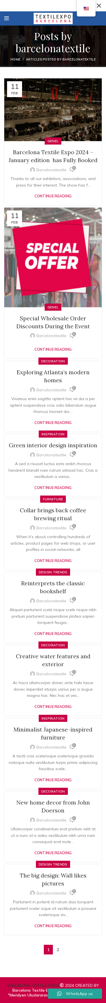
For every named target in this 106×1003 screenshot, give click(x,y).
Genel (53, 141)
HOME (15, 59)
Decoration (53, 361)
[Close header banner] (99, 5)
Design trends (53, 572)
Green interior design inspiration (53, 445)
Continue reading (53, 196)
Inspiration (53, 434)
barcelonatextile (53, 48)
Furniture (53, 499)
